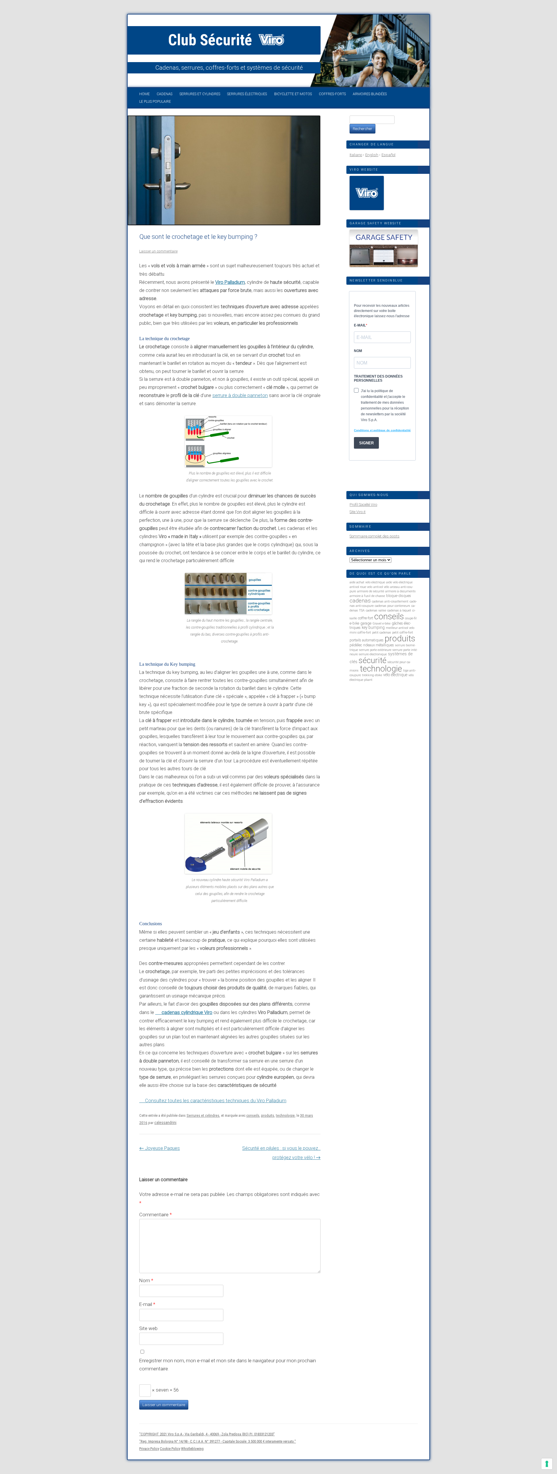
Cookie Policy (170, 1448)
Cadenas (164, 94)
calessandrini (165, 1122)
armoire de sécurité (370, 591)
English (371, 155)
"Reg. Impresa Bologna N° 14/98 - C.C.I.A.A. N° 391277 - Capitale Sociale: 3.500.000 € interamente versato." (217, 1441)
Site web (148, 1328)
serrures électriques (247, 94)
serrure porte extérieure (375, 650)
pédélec (356, 645)
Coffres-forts (332, 94)
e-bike (354, 623)
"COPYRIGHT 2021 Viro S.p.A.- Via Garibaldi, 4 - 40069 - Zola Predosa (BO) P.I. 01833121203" (207, 1434)
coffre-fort (365, 618)
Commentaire (155, 1214)
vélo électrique (395, 674)
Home (144, 94)
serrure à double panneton (240, 395)
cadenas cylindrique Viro (187, 1012)
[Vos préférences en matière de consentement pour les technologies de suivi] (546, 1463)
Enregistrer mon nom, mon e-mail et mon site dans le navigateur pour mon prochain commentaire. (227, 1365)
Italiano (356, 155)
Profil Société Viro (363, 504)
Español (388, 155)
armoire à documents (400, 591)
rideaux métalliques (378, 645)
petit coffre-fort (402, 632)
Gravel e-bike (381, 623)
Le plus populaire (155, 102)
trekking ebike (372, 675)
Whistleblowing (192, 1448)
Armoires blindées (370, 94)
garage (365, 623)
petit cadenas (381, 632)
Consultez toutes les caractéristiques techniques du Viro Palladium (215, 1100)
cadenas (360, 600)
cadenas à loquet (399, 610)
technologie (285, 1115)
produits (267, 1115)
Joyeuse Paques (159, 1148)
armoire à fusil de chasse (367, 596)
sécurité (372, 660)
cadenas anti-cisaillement (390, 601)
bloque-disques (398, 595)
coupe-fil (411, 618)
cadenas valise (376, 610)
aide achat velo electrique (367, 582)
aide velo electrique (399, 582)
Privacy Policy (149, 1448)
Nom (146, 1280)
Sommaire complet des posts (374, 536)
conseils (252, 1115)
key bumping (373, 627)
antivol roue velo (361, 587)
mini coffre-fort (360, 632)
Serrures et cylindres (200, 94)
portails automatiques (367, 640)
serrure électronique (373, 654)
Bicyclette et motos (293, 94)
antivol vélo (381, 587)
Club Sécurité (212, 40)
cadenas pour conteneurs (392, 606)
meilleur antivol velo (400, 628)
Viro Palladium (230, 282)
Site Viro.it (358, 512)
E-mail (147, 1304)
